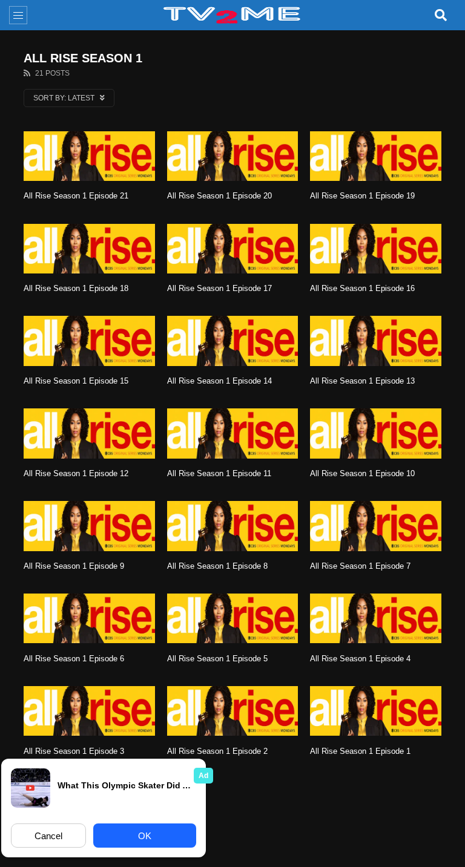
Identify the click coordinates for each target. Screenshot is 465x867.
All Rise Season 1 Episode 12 (76, 473)
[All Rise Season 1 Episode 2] (232, 711)
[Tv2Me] (232, 15)
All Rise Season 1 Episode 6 (74, 658)
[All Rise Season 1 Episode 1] (375, 711)
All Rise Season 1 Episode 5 (217, 658)
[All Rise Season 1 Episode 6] (89, 618)
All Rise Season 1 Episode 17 (219, 288)
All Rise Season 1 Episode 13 (362, 380)
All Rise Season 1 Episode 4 (360, 658)
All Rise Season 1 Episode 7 (360, 566)
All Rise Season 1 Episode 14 (219, 380)
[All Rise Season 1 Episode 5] (232, 618)
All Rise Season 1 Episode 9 (74, 566)
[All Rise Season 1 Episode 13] (375, 340)
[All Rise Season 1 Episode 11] (232, 433)
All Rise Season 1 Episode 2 (217, 751)
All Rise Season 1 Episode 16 (362, 288)
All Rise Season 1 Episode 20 (219, 195)
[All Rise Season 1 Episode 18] (89, 248)
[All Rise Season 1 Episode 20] (232, 156)
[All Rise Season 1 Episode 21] (89, 156)
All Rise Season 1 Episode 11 (219, 473)
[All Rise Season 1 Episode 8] (232, 526)
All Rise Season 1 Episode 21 (76, 195)
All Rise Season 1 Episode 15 (76, 380)
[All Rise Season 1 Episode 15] (89, 340)
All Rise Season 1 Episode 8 (217, 566)
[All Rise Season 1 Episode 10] (375, 433)
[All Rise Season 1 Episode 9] (89, 526)
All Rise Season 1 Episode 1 (360, 751)
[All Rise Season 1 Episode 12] (89, 433)
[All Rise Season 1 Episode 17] (232, 248)
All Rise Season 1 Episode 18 (76, 288)
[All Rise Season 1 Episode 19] (375, 156)
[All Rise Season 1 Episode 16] (375, 248)
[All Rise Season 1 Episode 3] (89, 711)
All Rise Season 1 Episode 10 (362, 473)
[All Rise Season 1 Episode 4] (375, 618)
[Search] (441, 15)
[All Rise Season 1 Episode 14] (232, 340)
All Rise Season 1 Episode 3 (74, 751)
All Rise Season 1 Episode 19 (362, 195)
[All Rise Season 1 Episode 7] (375, 526)
